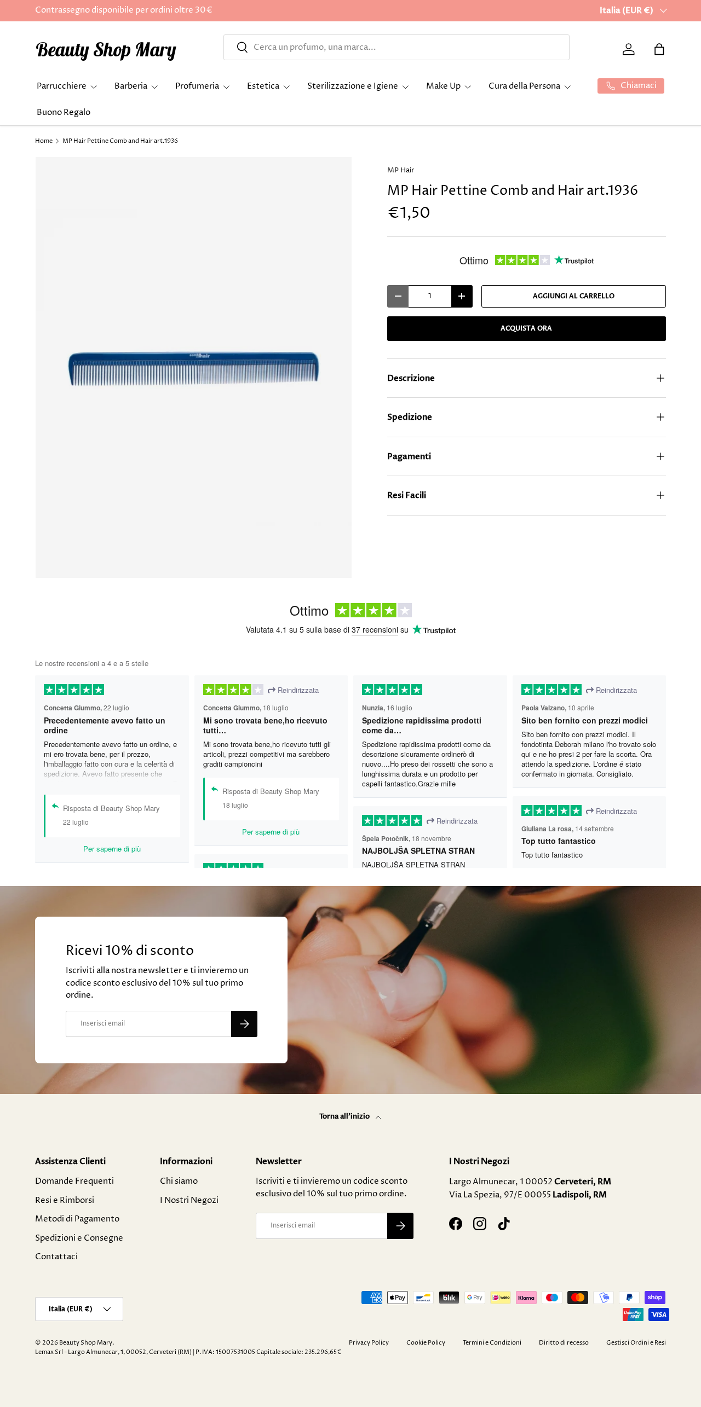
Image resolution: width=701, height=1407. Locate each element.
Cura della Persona (524, 86)
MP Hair (401, 170)
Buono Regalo (63, 112)
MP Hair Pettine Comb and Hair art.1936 (120, 141)
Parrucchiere (62, 86)
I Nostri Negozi (189, 1200)
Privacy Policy (369, 1343)
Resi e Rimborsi (64, 1200)
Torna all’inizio (345, 1116)
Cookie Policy (425, 1343)
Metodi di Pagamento (77, 1219)
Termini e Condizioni (492, 1343)
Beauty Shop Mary (85, 1343)
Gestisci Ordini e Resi (636, 1343)
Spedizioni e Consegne (79, 1238)
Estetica (263, 86)
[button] (659, 49)
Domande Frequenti (74, 1181)
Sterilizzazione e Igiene (352, 86)
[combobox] (396, 47)
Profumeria (197, 86)
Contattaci (56, 1257)
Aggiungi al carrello (573, 296)
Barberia (130, 86)
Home (44, 141)
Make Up (443, 86)
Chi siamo (179, 1181)
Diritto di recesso (564, 1343)
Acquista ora (526, 328)
